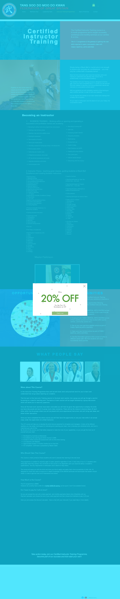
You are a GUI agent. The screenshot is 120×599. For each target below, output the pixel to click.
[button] (84, 286)
